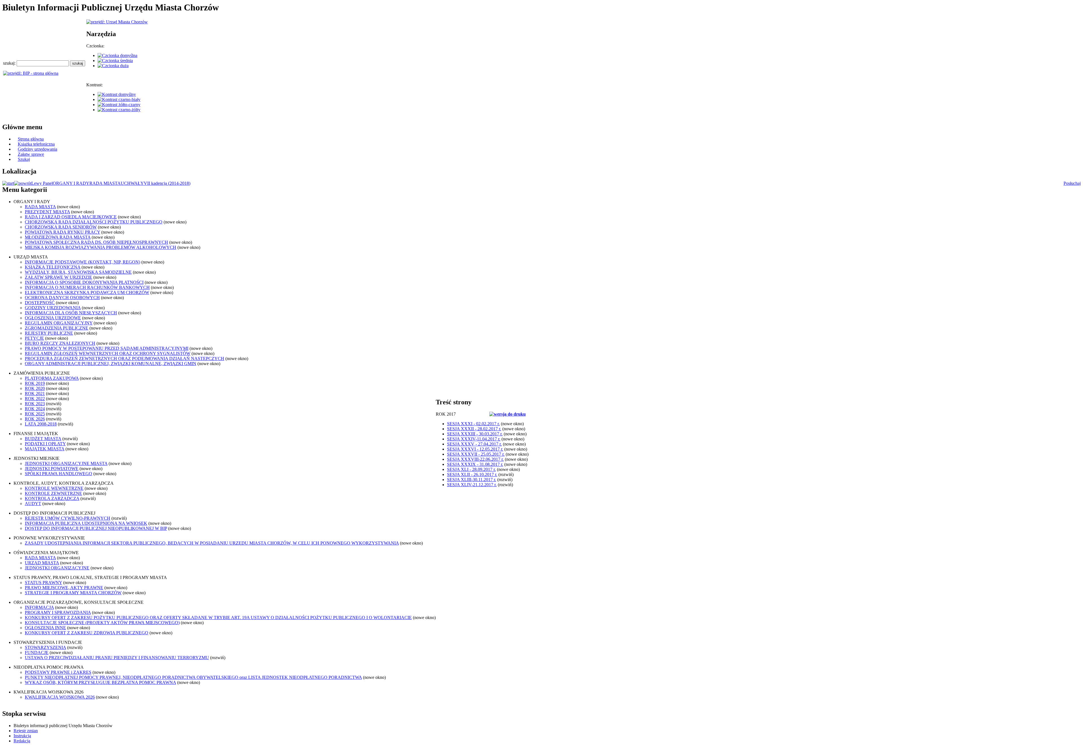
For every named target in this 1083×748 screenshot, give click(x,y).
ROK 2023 (35, 403)
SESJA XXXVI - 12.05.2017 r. (475, 449)
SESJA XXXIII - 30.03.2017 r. (475, 433)
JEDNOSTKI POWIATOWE (51, 468)
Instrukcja (22, 735)
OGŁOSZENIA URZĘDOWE (53, 317)
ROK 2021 (35, 393)
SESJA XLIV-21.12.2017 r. (472, 484)
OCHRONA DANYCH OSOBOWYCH (62, 297)
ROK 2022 (35, 398)
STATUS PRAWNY (43, 582)
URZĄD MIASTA (42, 562)
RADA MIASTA (105, 183)
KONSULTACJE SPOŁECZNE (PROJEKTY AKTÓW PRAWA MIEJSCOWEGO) (102, 622)
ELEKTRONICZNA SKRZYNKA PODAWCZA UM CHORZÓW (87, 292)
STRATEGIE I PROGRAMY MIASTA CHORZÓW (73, 592)
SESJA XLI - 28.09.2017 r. (471, 469)
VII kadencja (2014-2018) (167, 183)
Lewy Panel (42, 183)
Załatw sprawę (31, 154)
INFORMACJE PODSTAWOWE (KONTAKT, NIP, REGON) (82, 262)
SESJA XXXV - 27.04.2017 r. (474, 444)
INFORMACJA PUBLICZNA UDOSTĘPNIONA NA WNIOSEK (86, 523)
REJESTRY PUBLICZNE (49, 333)
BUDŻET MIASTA (43, 438)
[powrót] (22, 183)
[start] (8, 183)
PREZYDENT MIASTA (47, 211)
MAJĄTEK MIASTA (44, 448)
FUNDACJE (37, 652)
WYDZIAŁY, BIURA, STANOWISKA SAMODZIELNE (78, 272)
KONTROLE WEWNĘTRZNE (54, 488)
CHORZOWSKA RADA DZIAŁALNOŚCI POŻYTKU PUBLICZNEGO (93, 222)
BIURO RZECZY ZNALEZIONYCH (60, 343)
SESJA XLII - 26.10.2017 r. (472, 474)
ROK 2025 (35, 413)
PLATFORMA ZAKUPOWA (52, 378)
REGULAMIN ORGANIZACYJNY (59, 323)
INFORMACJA (39, 607)
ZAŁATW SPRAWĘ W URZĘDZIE (58, 277)
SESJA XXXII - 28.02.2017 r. (474, 428)
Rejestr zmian (26, 730)
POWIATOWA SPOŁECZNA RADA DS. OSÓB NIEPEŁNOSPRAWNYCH (96, 242)
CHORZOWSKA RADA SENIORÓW (61, 227)
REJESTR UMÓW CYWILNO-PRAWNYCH (67, 518)
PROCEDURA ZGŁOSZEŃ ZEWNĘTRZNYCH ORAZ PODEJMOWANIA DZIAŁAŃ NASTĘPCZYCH (124, 358)
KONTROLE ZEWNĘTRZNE (53, 493)
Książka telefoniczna (36, 144)
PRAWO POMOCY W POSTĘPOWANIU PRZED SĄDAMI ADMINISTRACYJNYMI (106, 348)
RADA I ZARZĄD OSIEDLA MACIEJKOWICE (71, 216)
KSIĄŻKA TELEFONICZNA (52, 267)
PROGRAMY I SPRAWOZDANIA (58, 612)
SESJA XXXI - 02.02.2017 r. (473, 423)
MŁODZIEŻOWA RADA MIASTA (58, 237)
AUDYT (33, 503)
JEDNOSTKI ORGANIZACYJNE (57, 567)
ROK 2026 (35, 418)
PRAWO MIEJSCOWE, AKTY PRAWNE (64, 587)
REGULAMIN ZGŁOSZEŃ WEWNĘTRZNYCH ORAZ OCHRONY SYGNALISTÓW (107, 353)
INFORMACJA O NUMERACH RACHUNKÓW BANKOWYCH (87, 287)
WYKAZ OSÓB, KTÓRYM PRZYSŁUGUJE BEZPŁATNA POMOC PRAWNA (100, 682)
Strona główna (31, 139)
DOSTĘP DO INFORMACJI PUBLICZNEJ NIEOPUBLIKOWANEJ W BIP (96, 528)
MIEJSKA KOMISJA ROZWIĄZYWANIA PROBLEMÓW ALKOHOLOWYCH (100, 247)
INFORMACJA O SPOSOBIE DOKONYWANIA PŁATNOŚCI (84, 282)
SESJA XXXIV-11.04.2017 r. (473, 438)
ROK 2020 (35, 388)
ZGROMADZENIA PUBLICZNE (56, 328)
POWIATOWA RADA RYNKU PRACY (62, 232)
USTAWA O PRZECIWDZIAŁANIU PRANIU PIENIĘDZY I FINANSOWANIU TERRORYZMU (117, 657)
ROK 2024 (35, 408)
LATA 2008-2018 (41, 424)
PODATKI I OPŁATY (45, 443)
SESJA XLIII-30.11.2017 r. (471, 479)
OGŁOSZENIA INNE (45, 627)
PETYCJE (34, 338)
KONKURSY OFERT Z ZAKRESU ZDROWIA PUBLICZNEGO (86, 632)
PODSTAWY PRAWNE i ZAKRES (58, 672)
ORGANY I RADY (71, 183)
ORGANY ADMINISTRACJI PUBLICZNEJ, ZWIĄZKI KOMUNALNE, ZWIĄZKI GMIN (110, 363)
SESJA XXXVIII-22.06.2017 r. (475, 459)
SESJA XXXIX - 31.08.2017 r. (475, 464)
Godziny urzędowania (37, 149)
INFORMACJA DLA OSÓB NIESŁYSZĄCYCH (71, 312)
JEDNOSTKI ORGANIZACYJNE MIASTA (66, 463)
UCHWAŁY (132, 183)
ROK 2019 (35, 383)
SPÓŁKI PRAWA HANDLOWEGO (58, 473)
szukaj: (10, 63)
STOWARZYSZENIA (45, 647)
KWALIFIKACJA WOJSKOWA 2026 (60, 697)
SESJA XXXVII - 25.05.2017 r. (476, 454)
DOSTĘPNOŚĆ (40, 302)
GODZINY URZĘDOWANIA (53, 307)
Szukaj (24, 159)
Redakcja (22, 740)
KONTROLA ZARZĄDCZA (52, 498)
